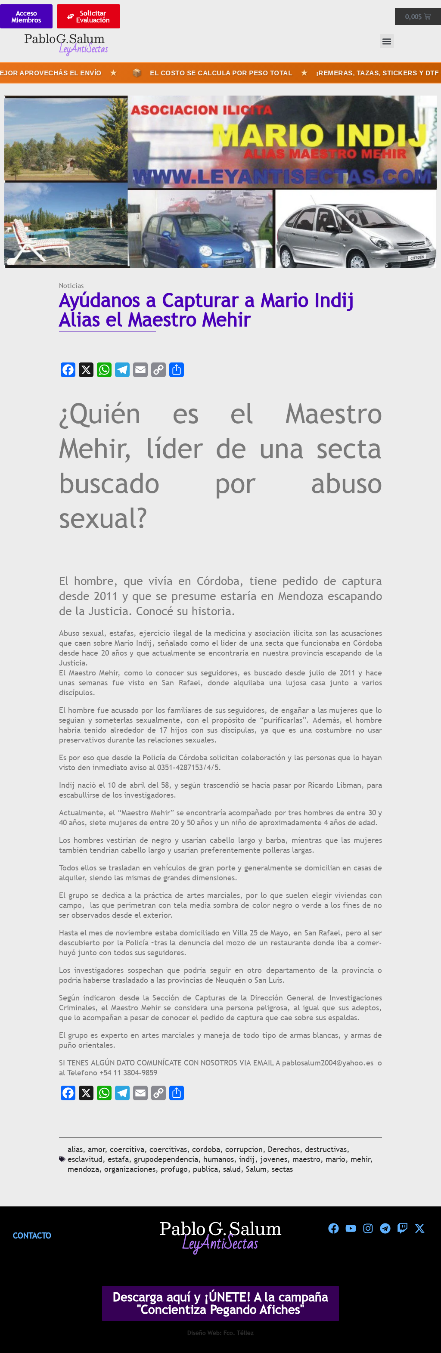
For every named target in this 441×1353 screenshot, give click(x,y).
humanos (218, 1159)
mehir (360, 1159)
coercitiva (127, 1149)
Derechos (284, 1149)
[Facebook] (68, 369)
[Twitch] (402, 1228)
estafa (118, 1159)
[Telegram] (122, 369)
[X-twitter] (419, 1228)
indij (247, 1159)
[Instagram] (367, 1228)
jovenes (273, 1159)
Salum (256, 1169)
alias (75, 1149)
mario (335, 1159)
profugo (174, 1169)
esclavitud (85, 1159)
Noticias (71, 285)
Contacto (32, 1235)
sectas (282, 1169)
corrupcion (244, 1149)
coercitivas (168, 1149)
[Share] (177, 369)
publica (205, 1169)
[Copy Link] (158, 369)
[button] (387, 41)
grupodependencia (166, 1159)
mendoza (83, 1169)
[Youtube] (350, 1228)
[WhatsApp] (104, 369)
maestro (306, 1159)
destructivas (326, 1149)
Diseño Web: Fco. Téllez (220, 1333)
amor (96, 1149)
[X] (86, 369)
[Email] (140, 369)
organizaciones (129, 1169)
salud (232, 1169)
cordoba (206, 1149)
